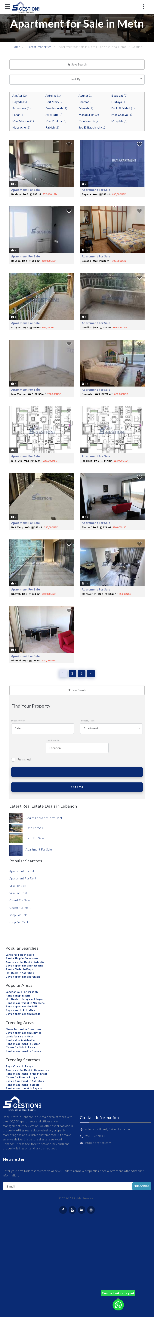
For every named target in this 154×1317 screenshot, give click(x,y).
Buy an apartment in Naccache (24, 965)
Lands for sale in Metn (19, 1036)
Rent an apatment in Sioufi (22, 1084)
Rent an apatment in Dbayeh (23, 1051)
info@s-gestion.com (98, 1142)
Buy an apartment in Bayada (23, 1013)
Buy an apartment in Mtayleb (24, 1032)
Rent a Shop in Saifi (18, 995)
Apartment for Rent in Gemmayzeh (27, 1070)
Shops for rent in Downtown (23, 1029)
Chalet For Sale (19, 900)
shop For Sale (18, 915)
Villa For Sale (17, 885)
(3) (86, 102)
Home (16, 46)
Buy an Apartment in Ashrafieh (25, 1080)
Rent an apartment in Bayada (24, 1088)
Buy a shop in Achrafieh (20, 1010)
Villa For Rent (18, 893)
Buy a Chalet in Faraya (19, 1066)
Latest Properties (39, 46)
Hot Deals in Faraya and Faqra (24, 999)
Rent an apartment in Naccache (25, 1002)
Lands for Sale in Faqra (20, 954)
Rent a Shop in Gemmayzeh (22, 958)
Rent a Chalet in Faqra (19, 969)
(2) (19, 95)
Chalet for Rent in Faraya (21, 1077)
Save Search (78, 64)
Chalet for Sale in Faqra (20, 1047)
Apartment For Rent (22, 878)
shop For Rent (18, 922)
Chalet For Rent (20, 907)
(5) (19, 102)
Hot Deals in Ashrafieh (20, 972)
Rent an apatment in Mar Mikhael (26, 1073)
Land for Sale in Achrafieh (22, 991)
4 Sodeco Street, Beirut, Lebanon (107, 1129)
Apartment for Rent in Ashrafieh (26, 961)
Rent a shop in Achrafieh (21, 1040)
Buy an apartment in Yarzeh (23, 976)
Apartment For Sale (25, 190)
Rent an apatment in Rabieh (23, 1043)
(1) (53, 95)
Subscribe (141, 1186)
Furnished (24, 759)
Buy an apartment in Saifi (21, 1006)
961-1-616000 (95, 1136)
